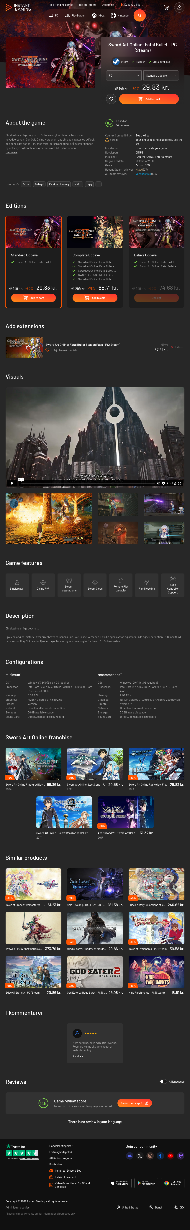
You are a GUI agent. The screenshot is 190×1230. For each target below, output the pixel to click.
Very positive (143, 173)
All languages (176, 1081)
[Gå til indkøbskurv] (166, 7)
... (98, 184)
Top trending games (61, 4)
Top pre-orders (87, 4)
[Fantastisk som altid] (77, 1033)
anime (26, 184)
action (77, 184)
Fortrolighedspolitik (61, 1152)
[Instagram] (150, 1156)
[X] (140, 1156)
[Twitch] (180, 1156)
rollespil (39, 184)
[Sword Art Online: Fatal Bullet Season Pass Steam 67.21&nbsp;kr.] (24, 347)
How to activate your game (151, 148)
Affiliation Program (60, 1158)
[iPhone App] (120, 1183)
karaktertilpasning (59, 184)
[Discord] (129, 1156)
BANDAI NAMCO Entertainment (154, 156)
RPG (147, 165)
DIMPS (139, 152)
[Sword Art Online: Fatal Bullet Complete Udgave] (95, 253)
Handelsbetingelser (60, 1145)
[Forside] (18, 7)
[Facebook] (160, 1156)
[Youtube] (170, 1156)
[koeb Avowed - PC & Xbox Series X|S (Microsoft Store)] (33, 928)
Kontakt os (55, 1164)
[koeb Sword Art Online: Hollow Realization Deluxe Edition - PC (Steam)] (64, 812)
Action (139, 165)
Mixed (139, 169)
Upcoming (108, 4)
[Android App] (146, 1183)
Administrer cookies (18, 1207)
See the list (142, 135)
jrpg (89, 184)
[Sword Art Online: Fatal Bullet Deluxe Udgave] (156, 262)
